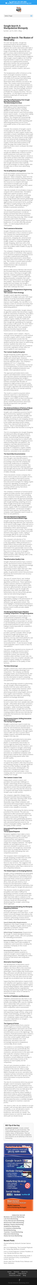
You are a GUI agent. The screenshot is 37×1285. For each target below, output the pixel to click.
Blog (20, 31)
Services (16, 1272)
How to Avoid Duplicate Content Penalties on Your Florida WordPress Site (18, 1252)
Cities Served (22, 1273)
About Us (24, 1272)
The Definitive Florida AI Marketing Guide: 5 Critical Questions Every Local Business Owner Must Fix (18, 1257)
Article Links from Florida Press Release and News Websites (18, 1262)
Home (9, 1272)
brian (7, 31)
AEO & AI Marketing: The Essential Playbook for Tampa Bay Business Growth (18, 1248)
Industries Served (14, 1275)
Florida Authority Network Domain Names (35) (17, 1244)
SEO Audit (12, 1273)
